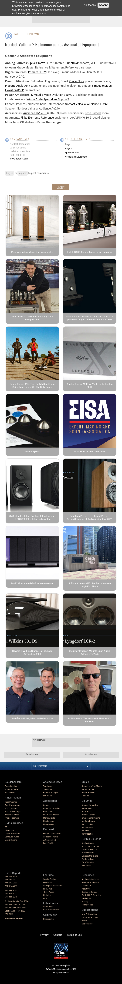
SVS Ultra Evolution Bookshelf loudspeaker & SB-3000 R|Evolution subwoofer (32, 518)
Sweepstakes (48, 919)
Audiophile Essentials (52, 886)
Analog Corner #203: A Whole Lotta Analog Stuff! (89, 386)
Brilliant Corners (88, 815)
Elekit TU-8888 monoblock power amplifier (89, 252)
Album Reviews (88, 792)
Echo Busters (93, 113)
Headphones (48, 821)
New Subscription (89, 914)
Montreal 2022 (11, 894)
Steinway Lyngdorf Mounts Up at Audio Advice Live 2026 (89, 652)
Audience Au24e (97, 104)
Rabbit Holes (87, 824)
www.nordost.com (19, 158)
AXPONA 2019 (11, 886)
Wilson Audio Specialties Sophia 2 (48, 99)
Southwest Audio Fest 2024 (16, 901)
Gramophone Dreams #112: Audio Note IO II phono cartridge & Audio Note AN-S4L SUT (89, 318)
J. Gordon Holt (49, 840)
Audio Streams (88, 853)
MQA (45, 898)
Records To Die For (90, 789)
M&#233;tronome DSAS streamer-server (32, 583)
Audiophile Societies (90, 879)
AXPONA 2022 (11, 883)
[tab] (60, 187)
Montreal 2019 (11, 897)
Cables (46, 805)
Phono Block (76, 81)
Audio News (48, 906)
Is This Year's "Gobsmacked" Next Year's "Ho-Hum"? (89, 720)
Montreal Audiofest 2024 (15, 904)
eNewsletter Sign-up (90, 882)
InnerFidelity (48, 843)
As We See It (87, 808)
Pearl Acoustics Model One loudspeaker (32, 252)
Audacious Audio (50, 837)
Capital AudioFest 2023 (15, 911)
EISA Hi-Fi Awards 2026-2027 (89, 451)
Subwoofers (10, 792)
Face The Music (88, 862)
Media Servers (11, 840)
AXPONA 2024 (11, 876)
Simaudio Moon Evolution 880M (51, 94)
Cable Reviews (26, 34)
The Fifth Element (89, 849)
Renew (84, 921)
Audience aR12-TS (35, 113)
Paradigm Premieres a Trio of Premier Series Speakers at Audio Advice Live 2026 (89, 518)
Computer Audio (12, 837)
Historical (47, 895)
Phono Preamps (12, 818)
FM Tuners (47, 796)
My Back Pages (88, 821)
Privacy (85, 902)
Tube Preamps (11, 802)
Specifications (72, 152)
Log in (9, 173)
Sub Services (87, 924)
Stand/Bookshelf (12, 789)
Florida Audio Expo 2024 (15, 908)
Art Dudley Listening (90, 846)
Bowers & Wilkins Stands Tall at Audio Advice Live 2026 (32, 652)
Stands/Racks (49, 818)
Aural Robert (87, 811)
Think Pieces (48, 892)
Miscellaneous (49, 824)
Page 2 (68, 148)
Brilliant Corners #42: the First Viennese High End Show (89, 585)
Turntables (47, 786)
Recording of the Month (92, 786)
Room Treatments (51, 815)
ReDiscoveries (87, 827)
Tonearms (47, 789)
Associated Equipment (76, 156)
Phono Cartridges (50, 792)
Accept (103, 5)
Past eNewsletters (51, 910)
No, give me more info (33, 13)
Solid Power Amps (12, 811)
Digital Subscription (90, 917)
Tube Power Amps (12, 805)
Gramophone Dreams (91, 818)
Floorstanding (11, 786)
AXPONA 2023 (11, 879)
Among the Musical (90, 805)
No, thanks (90, 5)
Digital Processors (12, 834)
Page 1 (68, 144)
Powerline (47, 811)
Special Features (50, 879)
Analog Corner (88, 843)
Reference (47, 882)
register (22, 173)
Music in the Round (90, 856)
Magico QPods (32, 451)
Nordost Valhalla (75, 104)
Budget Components (52, 834)
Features (85, 796)
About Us (86, 889)
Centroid (72, 63)
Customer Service (89, 892)
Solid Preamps (11, 808)
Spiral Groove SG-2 (40, 63)
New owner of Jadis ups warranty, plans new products (32, 318)
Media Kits (86, 898)
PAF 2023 (9, 914)
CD (6, 827)
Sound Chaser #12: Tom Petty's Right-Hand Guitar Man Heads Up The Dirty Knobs (32, 386)
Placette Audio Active (18, 85)
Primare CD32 (37, 72)
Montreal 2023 (11, 890)
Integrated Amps (12, 815)
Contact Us (86, 886)
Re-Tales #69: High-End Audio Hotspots (32, 718)
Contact (57, 934)
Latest (60, 186)
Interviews (47, 889)
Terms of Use (87, 905)
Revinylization (88, 834)
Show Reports (13, 873)
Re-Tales (85, 831)
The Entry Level (88, 859)
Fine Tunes (86, 865)
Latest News (50, 903)
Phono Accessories (51, 808)
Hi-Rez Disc (9, 830)
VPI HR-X (96, 63)
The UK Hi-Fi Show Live (91, 895)
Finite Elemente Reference (37, 117)
